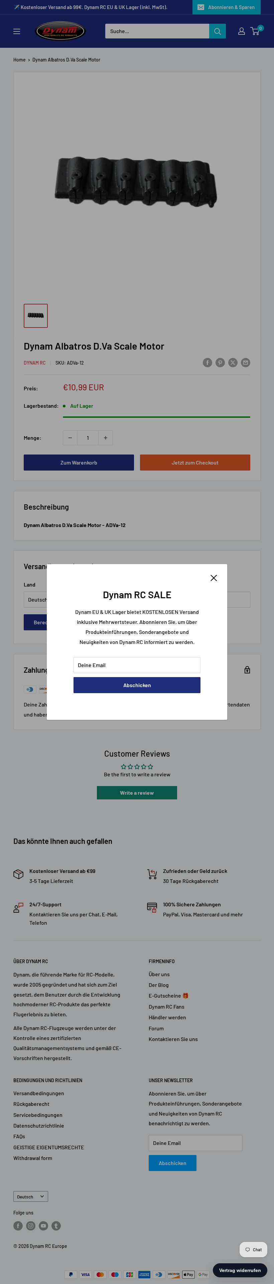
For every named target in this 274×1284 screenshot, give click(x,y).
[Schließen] (214, 577)
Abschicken (137, 685)
